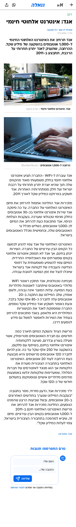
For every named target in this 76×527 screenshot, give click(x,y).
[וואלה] (38, 5)
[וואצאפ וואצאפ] (14, 5)
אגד (70, 434)
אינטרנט (62, 434)
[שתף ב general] (7, 5)
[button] (60, 5)
